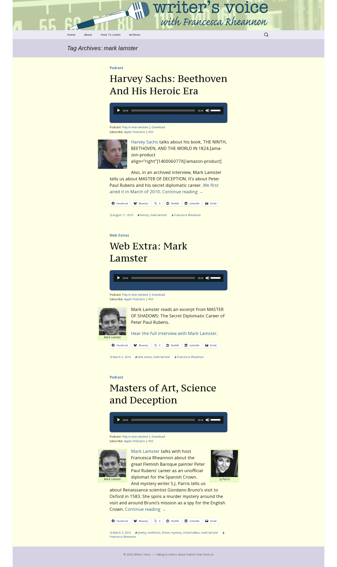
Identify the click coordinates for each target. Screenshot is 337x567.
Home (71, 34)
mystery (176, 532)
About (88, 34)
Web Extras (119, 235)
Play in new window (135, 127)
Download (158, 127)
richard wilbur (191, 532)
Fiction (166, 532)
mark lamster (158, 215)
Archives (134, 34)
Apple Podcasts (134, 132)
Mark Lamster (145, 451)
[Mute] (207, 110)
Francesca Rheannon (187, 215)
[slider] (216, 110)
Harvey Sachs (144, 142)
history (144, 215)
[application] (168, 110)
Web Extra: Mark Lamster (148, 252)
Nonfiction (154, 532)
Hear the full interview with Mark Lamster (173, 333)
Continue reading (182, 191)
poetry (142, 532)
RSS (150, 132)
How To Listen (111, 34)
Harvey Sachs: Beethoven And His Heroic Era (168, 84)
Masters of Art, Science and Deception (163, 394)
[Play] (119, 110)
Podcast (116, 67)
